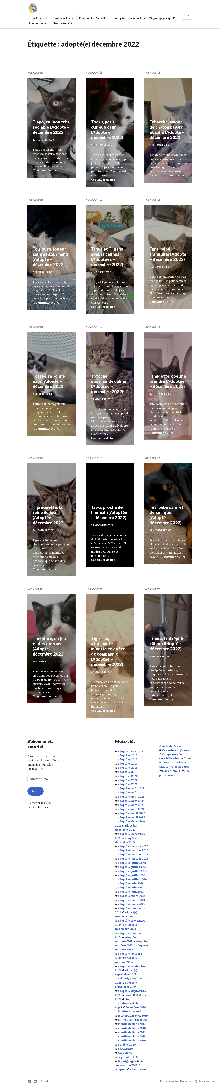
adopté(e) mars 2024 (131, 900)
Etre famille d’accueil (92, 18)
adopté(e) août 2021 (131, 788)
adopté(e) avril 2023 (131, 817)
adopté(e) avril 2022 (131, 813)
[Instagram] (35, 1081)
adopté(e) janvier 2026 (133, 858)
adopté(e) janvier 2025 (133, 854)
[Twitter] (47, 1081)
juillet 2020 (126, 1019)
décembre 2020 (135, 1007)
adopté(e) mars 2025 (131, 904)
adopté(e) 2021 (127, 780)
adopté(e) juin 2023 (131, 891)
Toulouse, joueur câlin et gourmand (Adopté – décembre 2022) (50, 256)
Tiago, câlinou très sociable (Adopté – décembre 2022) (51, 127)
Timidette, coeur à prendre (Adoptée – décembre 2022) (168, 381)
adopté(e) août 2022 (131, 792)
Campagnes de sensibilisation (170, 756)
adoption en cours (130, 751)
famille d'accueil (129, 1011)
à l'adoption (137, 1069)
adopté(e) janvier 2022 (133, 846)
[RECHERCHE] (187, 14)
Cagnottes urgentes (175, 750)
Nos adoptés (36, 72)
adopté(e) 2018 (127, 767)
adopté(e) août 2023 (131, 796)
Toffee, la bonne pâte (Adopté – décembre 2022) (49, 381)
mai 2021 (143, 1019)
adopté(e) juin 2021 (130, 883)
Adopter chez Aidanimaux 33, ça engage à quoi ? (145, 18)
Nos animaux (36, 18)
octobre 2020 (127, 1044)
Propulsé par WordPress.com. (176, 1081)
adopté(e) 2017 (127, 763)
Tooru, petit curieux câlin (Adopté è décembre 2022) (107, 129)
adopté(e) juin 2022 (131, 887)
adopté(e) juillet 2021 (132, 862)
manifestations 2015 (132, 1024)
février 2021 (126, 1015)
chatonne (124, 1003)
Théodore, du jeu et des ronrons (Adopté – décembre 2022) (49, 646)
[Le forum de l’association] (41, 1081)
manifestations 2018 (132, 1036)
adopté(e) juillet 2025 (132, 875)
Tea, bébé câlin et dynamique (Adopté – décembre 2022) (167, 515)
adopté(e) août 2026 (131, 809)
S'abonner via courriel (40, 744)
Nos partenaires (63, 23)
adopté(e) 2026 (128, 784)
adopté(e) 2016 (128, 759)
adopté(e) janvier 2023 (133, 850)
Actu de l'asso (171, 746)
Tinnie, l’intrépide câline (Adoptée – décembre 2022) (167, 643)
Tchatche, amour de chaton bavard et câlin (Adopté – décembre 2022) (167, 129)
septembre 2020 (129, 1057)
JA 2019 (143, 1015)
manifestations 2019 (132, 1040)
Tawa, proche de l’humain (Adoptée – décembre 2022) (109, 512)
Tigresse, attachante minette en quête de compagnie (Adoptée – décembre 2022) (108, 651)
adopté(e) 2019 (128, 771)
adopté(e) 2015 (127, 755)
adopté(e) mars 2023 (131, 895)
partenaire (125, 1048)
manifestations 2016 (132, 1028)
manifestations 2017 (132, 1032)
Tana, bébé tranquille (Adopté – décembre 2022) (168, 254)
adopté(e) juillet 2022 (132, 867)
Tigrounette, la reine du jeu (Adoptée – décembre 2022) (49, 515)
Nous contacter (38, 23)
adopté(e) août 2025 (131, 805)
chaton (129, 999)
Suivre (35, 791)
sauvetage (125, 1052)
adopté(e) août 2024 (131, 800)
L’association (61, 18)
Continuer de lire (45, 170)
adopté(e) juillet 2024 (132, 871)
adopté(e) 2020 (128, 776)
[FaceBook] (30, 1081)
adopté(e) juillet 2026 (132, 879)
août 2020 (131, 995)
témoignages (127, 1061)
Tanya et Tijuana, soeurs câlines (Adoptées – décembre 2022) (107, 256)
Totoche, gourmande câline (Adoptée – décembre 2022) (108, 383)
